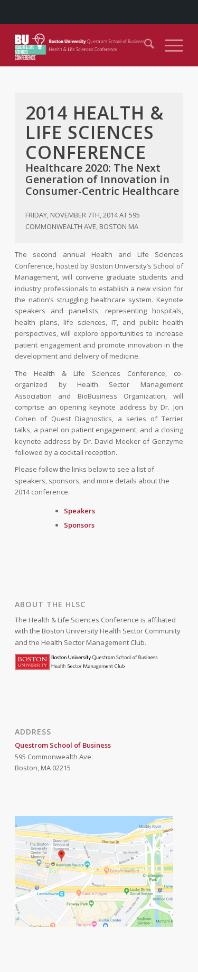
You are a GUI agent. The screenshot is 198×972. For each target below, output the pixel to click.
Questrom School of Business (63, 745)
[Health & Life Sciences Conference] (82, 45)
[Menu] (168, 45)
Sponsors (79, 525)
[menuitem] (144, 45)
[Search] (144, 45)
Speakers (79, 510)
